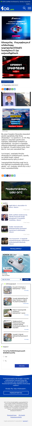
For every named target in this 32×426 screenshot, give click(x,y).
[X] (7, 89)
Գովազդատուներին (16, 417)
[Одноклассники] (3, 89)
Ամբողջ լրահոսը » (16, 248)
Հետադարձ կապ (11, 415)
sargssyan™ (25, 421)
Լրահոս (5, 203)
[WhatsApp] (12, 89)
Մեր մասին (22, 415)
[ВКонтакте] (5, 89)
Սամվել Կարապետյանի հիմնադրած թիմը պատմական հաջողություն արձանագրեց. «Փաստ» (16, 1)
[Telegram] (15, 89)
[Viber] (10, 89)
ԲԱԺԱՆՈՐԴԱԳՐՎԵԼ (16, 393)
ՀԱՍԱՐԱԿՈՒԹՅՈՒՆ (7, 81)
